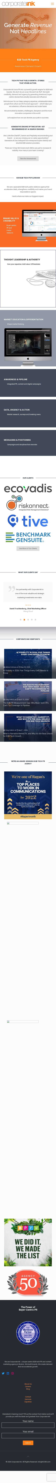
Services (28, 1399)
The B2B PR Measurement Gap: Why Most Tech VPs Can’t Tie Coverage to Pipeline (26, 704)
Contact (28, 1397)
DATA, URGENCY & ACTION (17, 410)
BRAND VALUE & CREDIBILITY (11, 219)
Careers (28, 1386)
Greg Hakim (9, 699)
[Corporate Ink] (18, 4)
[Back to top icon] (28, 1456)
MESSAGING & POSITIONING (17, 440)
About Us (28, 1384)
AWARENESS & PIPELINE (15, 379)
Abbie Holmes (10, 667)
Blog (28, 1389)
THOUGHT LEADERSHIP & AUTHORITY (22, 259)
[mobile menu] (52, 4)
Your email (28, 1431)
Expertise (28, 1402)
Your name (28, 1421)
